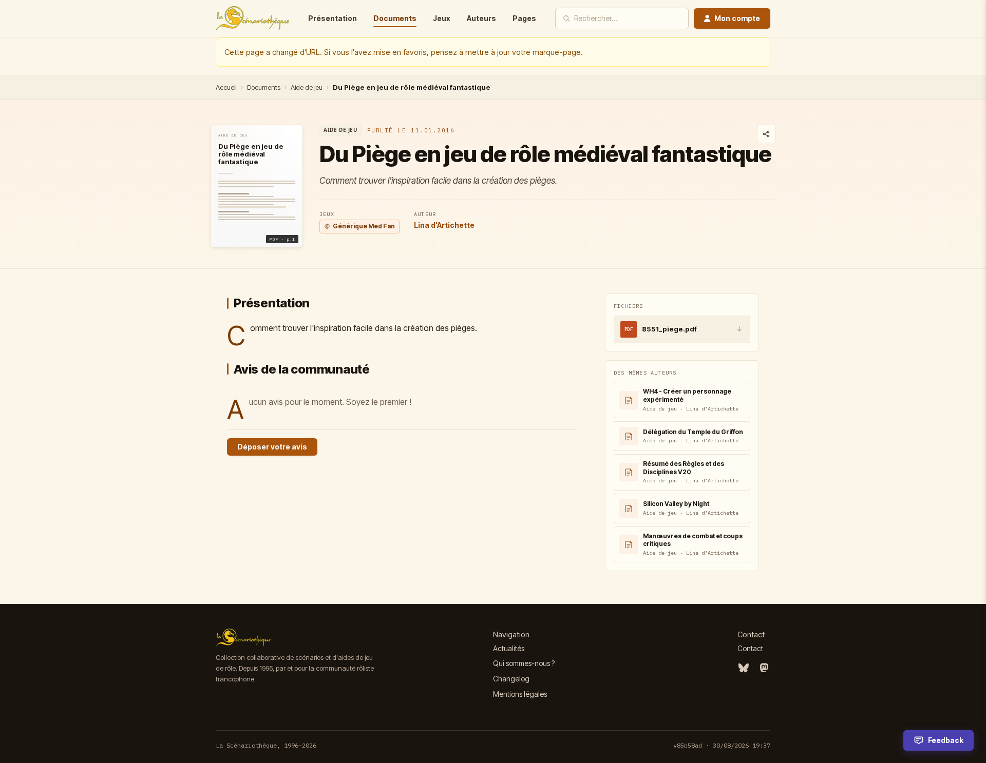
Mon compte (737, 18)
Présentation (332, 18)
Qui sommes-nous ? (524, 663)
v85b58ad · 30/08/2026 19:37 (721, 745)
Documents (394, 18)
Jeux (441, 18)
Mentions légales (520, 694)
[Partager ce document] (766, 134)
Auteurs (481, 18)
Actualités (508, 648)
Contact (750, 648)
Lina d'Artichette (444, 225)
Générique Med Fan (364, 226)
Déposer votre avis (272, 446)
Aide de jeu (307, 87)
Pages (524, 18)
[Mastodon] (764, 668)
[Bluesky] (743, 668)
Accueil (226, 87)
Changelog (511, 678)
